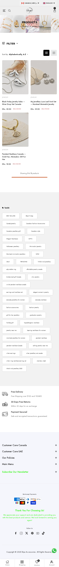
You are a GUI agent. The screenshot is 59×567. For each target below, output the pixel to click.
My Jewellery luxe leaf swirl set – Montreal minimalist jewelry (43, 103)
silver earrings (11, 353)
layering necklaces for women (36, 330)
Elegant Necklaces (12, 239)
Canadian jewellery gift (13, 231)
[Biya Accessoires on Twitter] (26, 533)
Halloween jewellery (12, 246)
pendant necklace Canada (14, 346)
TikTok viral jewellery (44, 262)
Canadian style (35, 231)
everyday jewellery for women (15, 300)
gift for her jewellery (12, 315)
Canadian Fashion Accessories (35, 224)
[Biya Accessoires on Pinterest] (32, 533)
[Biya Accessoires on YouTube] (37, 533)
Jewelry (5, 97)
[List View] (54, 53)
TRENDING (23, 262)
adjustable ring (11, 269)
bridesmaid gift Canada (13, 277)
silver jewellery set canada (34, 353)
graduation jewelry (36, 315)
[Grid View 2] (46, 53)
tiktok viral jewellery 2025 (14, 369)
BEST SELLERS (10, 216)
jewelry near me (11, 330)
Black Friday (29, 216)
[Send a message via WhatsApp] (54, 550)
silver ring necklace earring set (16, 361)
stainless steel (41, 361)
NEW (37, 254)
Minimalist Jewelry (35, 246)
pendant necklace (41, 338)
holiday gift (9, 323)
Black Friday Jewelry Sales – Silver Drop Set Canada (13, 103)
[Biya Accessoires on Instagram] (21, 533)
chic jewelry (35, 277)
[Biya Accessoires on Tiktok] (43, 533)
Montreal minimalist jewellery (15, 254)
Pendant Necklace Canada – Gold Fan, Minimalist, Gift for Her (14, 157)
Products (25, 26)
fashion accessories (12, 308)
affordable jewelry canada (34, 269)
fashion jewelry (34, 308)
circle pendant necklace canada (16, 285)
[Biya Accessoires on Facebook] (15, 533)
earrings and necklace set (14, 292)
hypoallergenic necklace (31, 323)
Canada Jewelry (11, 224)
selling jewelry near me (40, 346)
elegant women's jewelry (41, 292)
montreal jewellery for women (15, 338)
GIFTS (30, 239)
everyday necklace (40, 300)
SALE (8, 262)
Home (17, 26)
